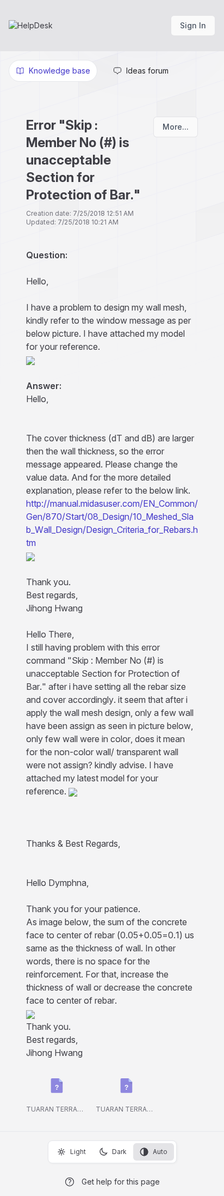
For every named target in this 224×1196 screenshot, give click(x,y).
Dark (119, 1152)
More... (176, 126)
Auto (160, 1152)
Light (78, 1152)
